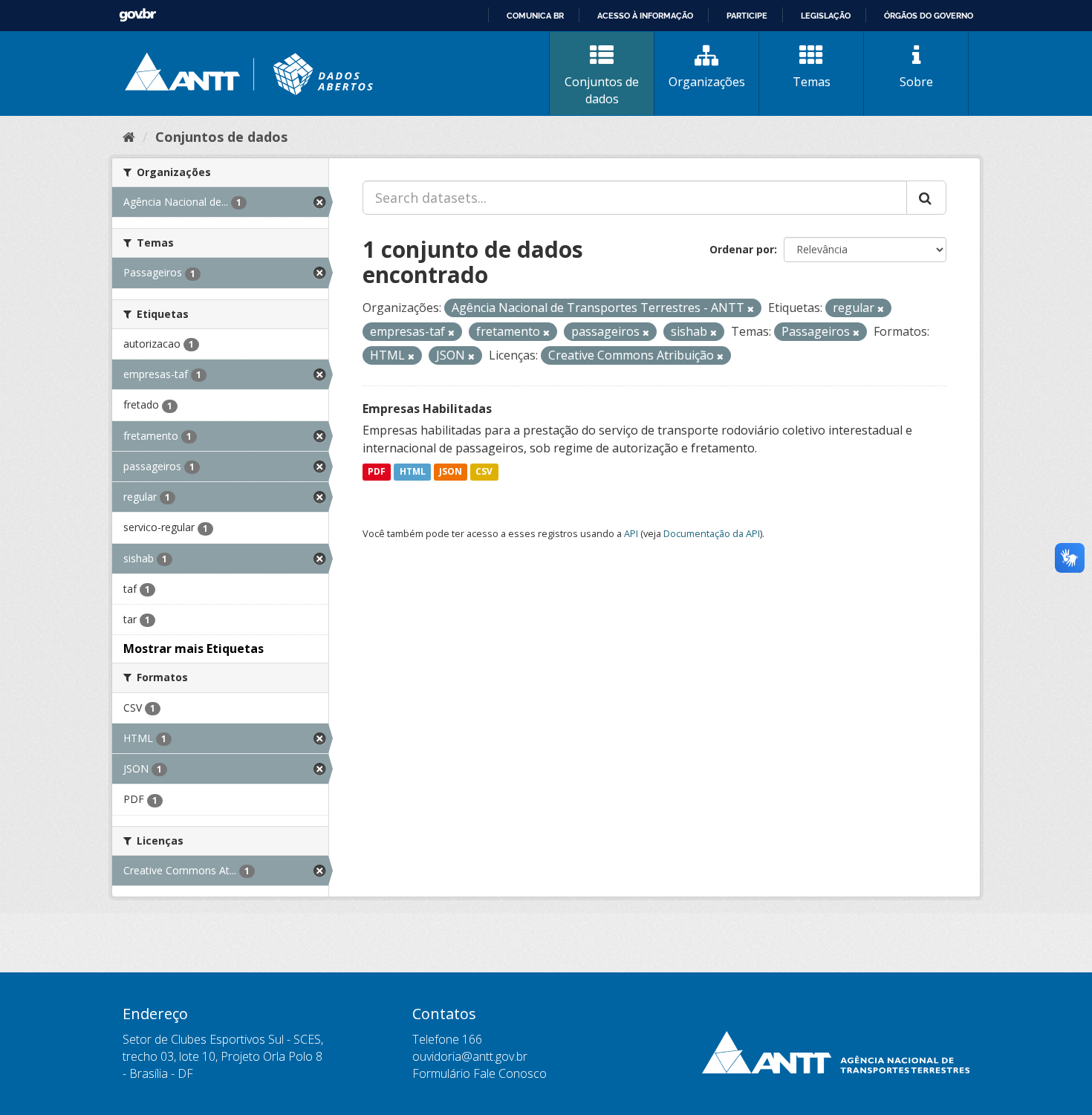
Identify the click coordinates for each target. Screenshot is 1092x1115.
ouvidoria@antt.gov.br (469, 1056)
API (631, 533)
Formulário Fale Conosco (479, 1073)
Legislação (826, 15)
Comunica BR (535, 15)
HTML (413, 472)
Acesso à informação (645, 15)
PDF (377, 472)
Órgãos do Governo (928, 15)
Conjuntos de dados (602, 90)
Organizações (707, 82)
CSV (484, 472)
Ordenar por (741, 249)
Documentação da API (711, 533)
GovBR (137, 15)
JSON (450, 472)
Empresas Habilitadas (427, 408)
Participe (747, 15)
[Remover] (750, 308)
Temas (812, 82)
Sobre (916, 82)
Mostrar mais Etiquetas (193, 648)
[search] (926, 198)
